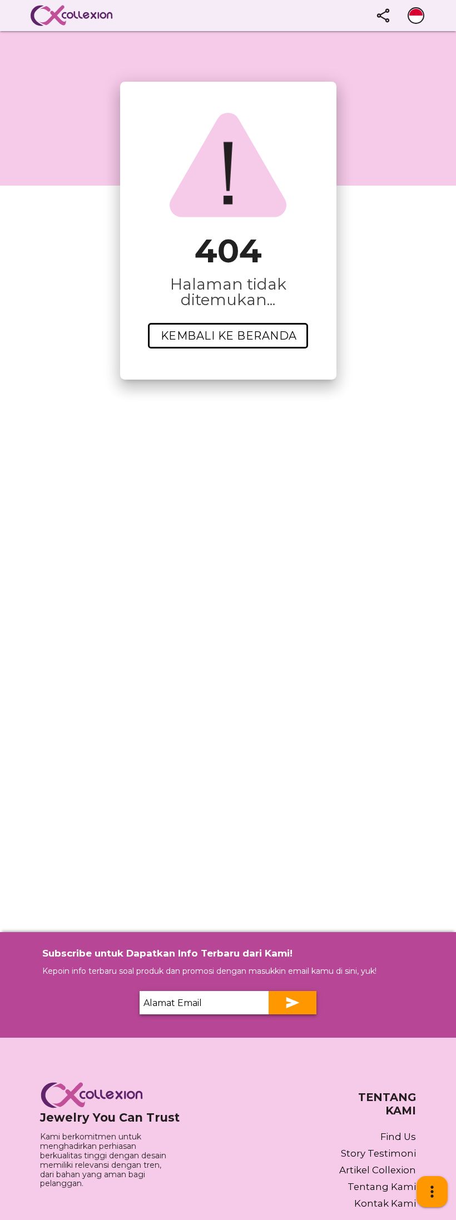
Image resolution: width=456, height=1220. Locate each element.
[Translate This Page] (416, 15)
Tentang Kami (382, 1186)
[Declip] (87, 15)
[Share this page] (383, 15)
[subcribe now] (292, 1002)
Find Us (398, 1136)
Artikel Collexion (377, 1170)
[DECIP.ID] (95, 1095)
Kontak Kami (385, 1203)
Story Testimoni (378, 1153)
